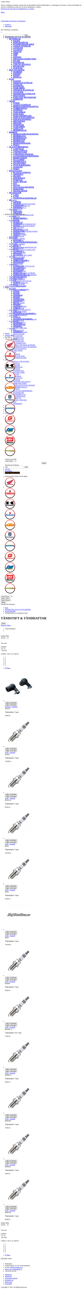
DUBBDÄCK (18, 179)
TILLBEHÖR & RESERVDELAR (24, 198)
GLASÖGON (13, 249)
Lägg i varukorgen (11, 702)
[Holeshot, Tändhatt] (19, 701)
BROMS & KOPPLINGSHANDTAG (26, 106)
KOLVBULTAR (18, 66)
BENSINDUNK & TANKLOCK (24, 93)
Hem (6, 608)
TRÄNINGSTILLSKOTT (18, 277)
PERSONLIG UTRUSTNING (19, 289)
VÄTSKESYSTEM (19, 286)
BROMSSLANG (19, 141)
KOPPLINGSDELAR (20, 42)
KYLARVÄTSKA (19, 163)
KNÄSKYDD (18, 264)
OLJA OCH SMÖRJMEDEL (18, 146)
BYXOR (16, 220)
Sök (26, 35)
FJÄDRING (17, 201)
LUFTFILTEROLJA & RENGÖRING (26, 156)
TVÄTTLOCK (18, 92)
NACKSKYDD (18, 258)
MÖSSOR (16, 233)
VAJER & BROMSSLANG (22, 115)
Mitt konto (8, 26)
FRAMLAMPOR (19, 88)
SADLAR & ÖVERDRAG (22, 119)
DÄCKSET (17, 176)
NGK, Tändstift (10, 752)
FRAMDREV (17, 71)
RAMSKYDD (18, 99)
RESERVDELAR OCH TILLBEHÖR (22, 313)
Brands (7, 333)
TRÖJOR (16, 222)
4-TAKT (16, 196)
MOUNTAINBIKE (19, 218)
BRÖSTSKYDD (18, 262)
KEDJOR (16, 75)
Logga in (8, 24)
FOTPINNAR (18, 110)
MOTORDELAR (15, 38)
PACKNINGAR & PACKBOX (23, 44)
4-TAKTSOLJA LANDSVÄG (23, 154)
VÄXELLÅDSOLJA (20, 150)
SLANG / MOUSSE (20, 181)
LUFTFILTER (18, 48)
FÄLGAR (16, 185)
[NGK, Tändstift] (19, 746)
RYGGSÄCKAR (19, 284)
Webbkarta (8, 1274)
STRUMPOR (17, 229)
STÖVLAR (13, 244)
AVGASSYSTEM (15, 192)
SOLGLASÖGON (19, 253)
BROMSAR (13, 132)
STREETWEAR (18, 236)
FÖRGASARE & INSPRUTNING (24, 59)
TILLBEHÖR (17, 209)
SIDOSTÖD (17, 123)
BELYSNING (17, 207)
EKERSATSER (18, 189)
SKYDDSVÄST (18, 269)
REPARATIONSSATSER (21, 143)
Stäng (3, 12)
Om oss (7, 469)
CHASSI (12, 101)
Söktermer (8, 1276)
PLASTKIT (17, 81)
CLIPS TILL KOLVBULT (22, 64)
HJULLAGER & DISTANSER (23, 187)
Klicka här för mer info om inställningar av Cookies (17, 9)
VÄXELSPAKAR (19, 112)
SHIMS (15, 53)
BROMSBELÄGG (19, 136)
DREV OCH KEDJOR (16, 70)
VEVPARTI (17, 57)
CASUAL (16, 291)
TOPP (15, 55)
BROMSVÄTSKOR (20, 157)
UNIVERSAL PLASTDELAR (23, 90)
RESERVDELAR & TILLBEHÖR (24, 275)
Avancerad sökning (11, 1278)
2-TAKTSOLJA (18, 148)
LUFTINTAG (17, 49)
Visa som (4, 643)
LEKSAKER (17, 212)
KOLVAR (16, 40)
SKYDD (12, 256)
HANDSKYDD (18, 86)
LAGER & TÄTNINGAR (22, 46)
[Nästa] (7, 668)
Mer (10, 200)
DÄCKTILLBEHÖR (20, 190)
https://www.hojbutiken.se (13, 1269)
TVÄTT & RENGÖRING (22, 165)
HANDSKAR (18, 223)
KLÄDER (12, 216)
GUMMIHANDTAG (20, 108)
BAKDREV (17, 73)
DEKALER (17, 203)
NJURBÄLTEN (18, 266)
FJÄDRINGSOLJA (19, 161)
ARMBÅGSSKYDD (20, 260)
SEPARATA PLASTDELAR (22, 82)
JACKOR (16, 225)
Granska (3, 647)
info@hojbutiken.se (16, 1267)
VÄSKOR (12, 280)
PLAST (11, 79)
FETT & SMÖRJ (18, 159)
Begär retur (8, 1282)
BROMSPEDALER (20, 130)
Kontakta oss (9, 1280)
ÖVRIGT (16, 145)
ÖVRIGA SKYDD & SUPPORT (24, 273)
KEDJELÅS (17, 77)
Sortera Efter (5, 636)
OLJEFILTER (18, 68)
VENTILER (17, 51)
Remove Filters (6, 625)
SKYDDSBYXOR (19, 271)
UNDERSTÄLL (18, 227)
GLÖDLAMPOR (19, 126)
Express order (9, 335)
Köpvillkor (8, 471)
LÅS (14, 330)
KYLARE (16, 60)
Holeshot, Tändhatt (11, 707)
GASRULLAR (18, 128)
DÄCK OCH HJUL (15, 170)
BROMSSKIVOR (19, 139)
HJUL (15, 183)
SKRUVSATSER (19, 95)
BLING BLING (18, 114)
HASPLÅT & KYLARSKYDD (23, 117)
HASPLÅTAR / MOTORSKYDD (24, 97)
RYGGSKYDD (18, 267)
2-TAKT (16, 194)
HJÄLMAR (13, 238)
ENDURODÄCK (19, 178)
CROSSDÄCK (18, 174)
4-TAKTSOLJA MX (20, 152)
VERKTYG (17, 211)
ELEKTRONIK (18, 205)
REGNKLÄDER (19, 231)
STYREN (16, 103)
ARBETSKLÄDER (19, 234)
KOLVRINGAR (18, 62)
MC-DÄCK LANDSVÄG (22, 172)
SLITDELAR (17, 84)
